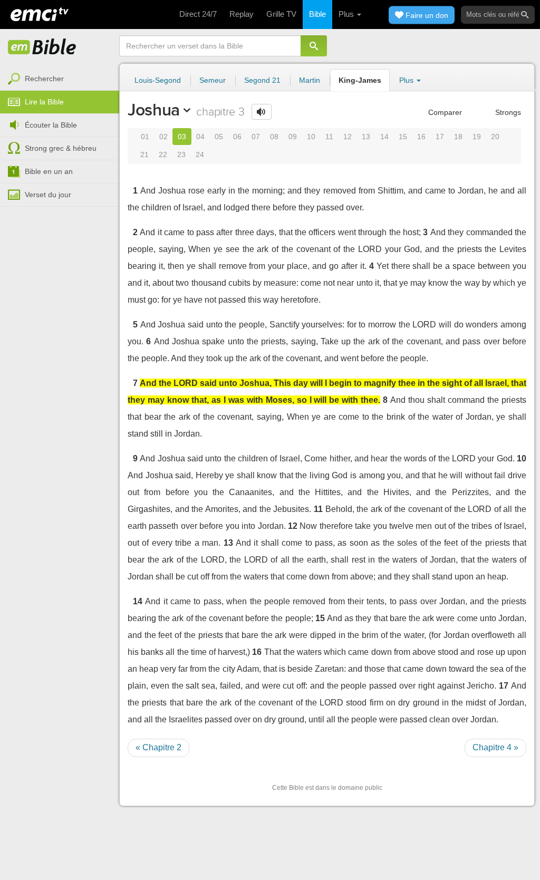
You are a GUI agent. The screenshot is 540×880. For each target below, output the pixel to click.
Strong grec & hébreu (61, 148)
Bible (317, 13)
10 (311, 136)
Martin (309, 80)
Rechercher (44, 78)
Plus (347, 13)
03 (182, 136)
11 (329, 136)
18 (458, 136)
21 (144, 154)
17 (440, 136)
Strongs (507, 112)
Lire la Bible (44, 102)
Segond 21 (262, 80)
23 (181, 154)
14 (384, 136)
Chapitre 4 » (495, 747)
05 (219, 136)
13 (366, 136)
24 (200, 154)
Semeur (212, 80)
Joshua (154, 109)
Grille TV (281, 13)
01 (145, 136)
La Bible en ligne (42, 47)
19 (476, 136)
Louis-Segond (157, 80)
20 (495, 136)
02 (163, 136)
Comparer (444, 112)
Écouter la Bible (51, 125)
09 (292, 136)
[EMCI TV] (39, 13)
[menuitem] (59, 79)
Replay (241, 13)
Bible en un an (49, 171)
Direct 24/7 (198, 13)
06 (237, 136)
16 (421, 136)
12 (347, 136)
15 (403, 136)
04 (200, 136)
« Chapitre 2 (158, 747)
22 (163, 154)
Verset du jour (48, 194)
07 (256, 136)
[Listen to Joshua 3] (262, 112)
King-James (360, 80)
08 (274, 136)
